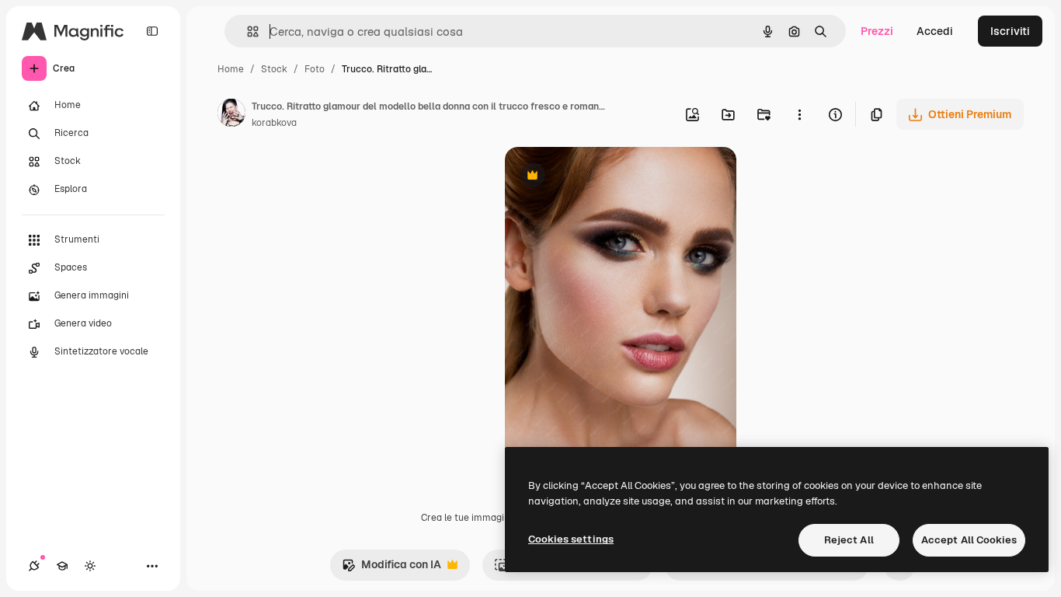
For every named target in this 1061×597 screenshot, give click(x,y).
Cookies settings (571, 539)
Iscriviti (1010, 31)
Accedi (935, 31)
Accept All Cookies (969, 539)
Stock (274, 69)
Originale (607, 176)
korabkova (274, 123)
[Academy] (62, 565)
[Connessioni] (34, 565)
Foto (314, 69)
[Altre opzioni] (799, 114)
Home (230, 69)
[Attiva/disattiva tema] (90, 565)
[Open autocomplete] (246, 31)
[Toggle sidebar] (152, 31)
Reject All (849, 539)
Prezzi (877, 31)
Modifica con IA (391, 568)
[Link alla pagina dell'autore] (231, 115)
